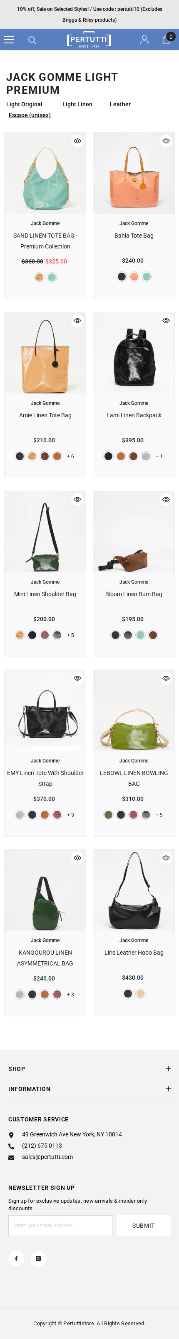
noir (122, 276)
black (108, 456)
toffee (45, 456)
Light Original (25, 104)
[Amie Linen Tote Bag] (45, 353)
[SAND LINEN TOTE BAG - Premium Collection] (45, 173)
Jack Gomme (45, 223)
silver (146, 456)
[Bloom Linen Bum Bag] (133, 531)
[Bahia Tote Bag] (133, 173)
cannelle (39, 277)
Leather (120, 104)
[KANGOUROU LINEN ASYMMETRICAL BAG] (45, 890)
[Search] (32, 40)
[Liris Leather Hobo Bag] (133, 890)
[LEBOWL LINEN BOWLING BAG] (133, 710)
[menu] (9, 40)
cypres (57, 635)
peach (134, 276)
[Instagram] (38, 1258)
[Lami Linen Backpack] (133, 353)
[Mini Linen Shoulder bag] (45, 531)
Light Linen (77, 104)
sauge (52, 277)
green (108, 815)
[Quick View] (77, 141)
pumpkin (57, 456)
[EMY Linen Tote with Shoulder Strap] (45, 710)
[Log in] (144, 39)
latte (140, 993)
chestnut (128, 635)
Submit (143, 1225)
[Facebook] (16, 1258)
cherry (45, 635)
